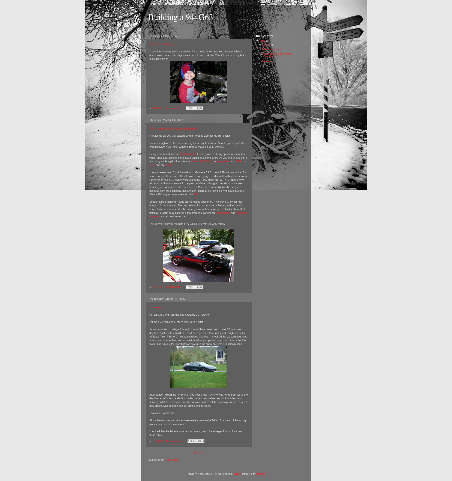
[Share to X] (194, 108)
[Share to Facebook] (198, 108)
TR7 (238, 161)
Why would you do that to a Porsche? (173, 128)
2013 (263, 41)
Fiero (152, 165)
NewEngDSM (188, 154)
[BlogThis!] (191, 108)
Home (198, 453)
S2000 (168, 165)
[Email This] (188, 108)
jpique (237, 474)
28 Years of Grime (161, 44)
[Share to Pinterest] (201, 108)
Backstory (155, 307)
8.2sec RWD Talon (202, 161)
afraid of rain (223, 212)
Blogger (260, 474)
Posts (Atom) (172, 460)
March (266, 45)
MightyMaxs (223, 161)
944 (196, 194)
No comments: (173, 108)
